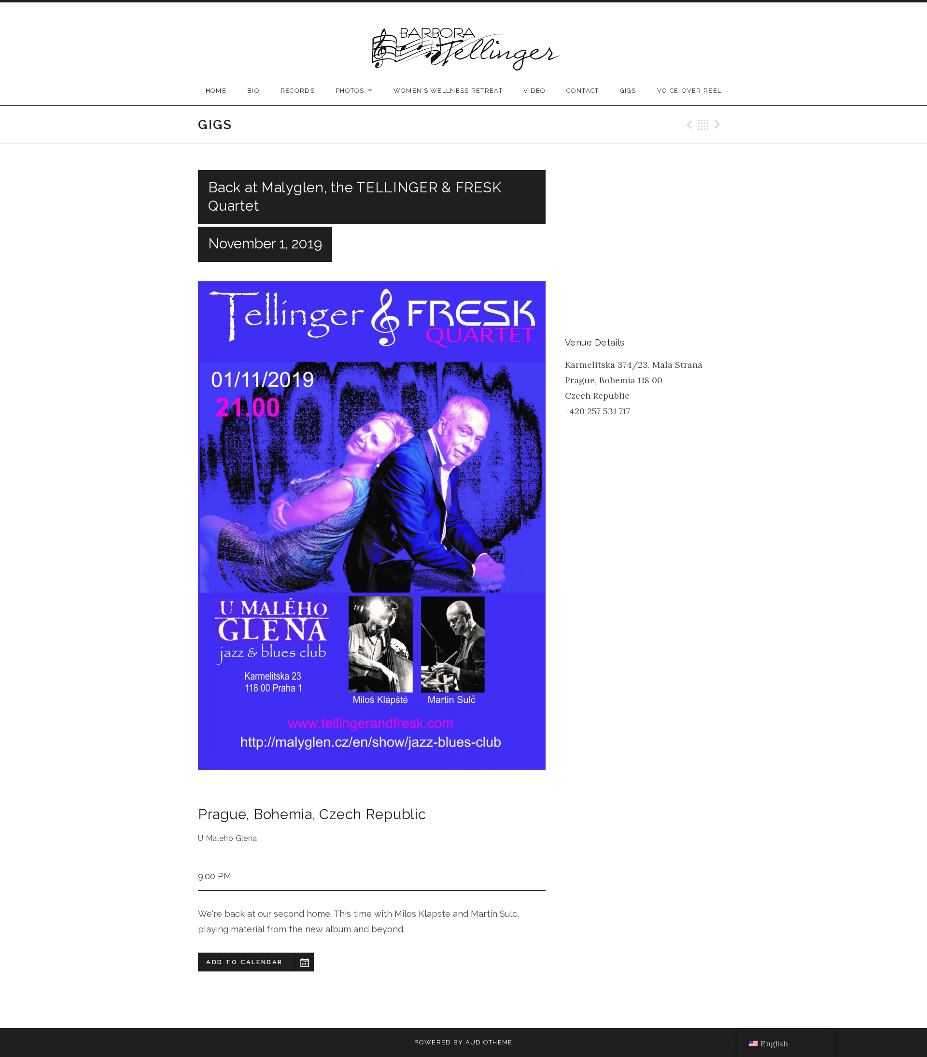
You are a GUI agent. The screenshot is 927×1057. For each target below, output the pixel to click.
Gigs (628, 90)
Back (703, 124)
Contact (582, 90)
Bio (253, 90)
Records (298, 90)
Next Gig (719, 124)
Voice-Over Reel (689, 90)
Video (534, 90)
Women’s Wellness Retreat (448, 90)
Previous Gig (688, 124)
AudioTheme (489, 1042)
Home (216, 90)
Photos (359, 91)
